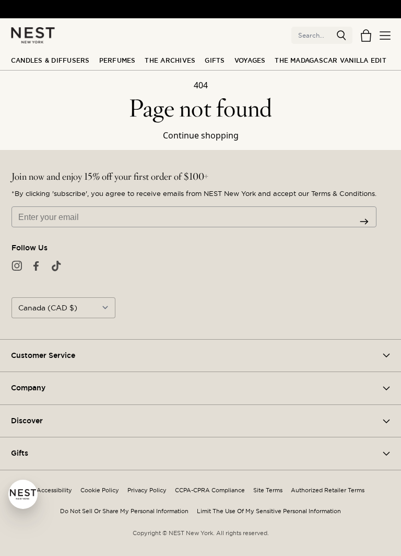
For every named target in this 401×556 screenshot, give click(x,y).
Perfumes (117, 60)
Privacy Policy (147, 490)
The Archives (170, 60)
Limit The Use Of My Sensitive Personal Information (269, 511)
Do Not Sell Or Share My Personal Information (124, 511)
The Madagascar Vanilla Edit (330, 60)
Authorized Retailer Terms (327, 490)
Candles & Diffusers (50, 60)
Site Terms (267, 490)
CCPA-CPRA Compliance (210, 490)
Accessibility (54, 490)
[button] (341, 35)
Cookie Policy (99, 490)
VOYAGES (250, 60)
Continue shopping (201, 135)
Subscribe (364, 221)
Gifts (215, 60)
